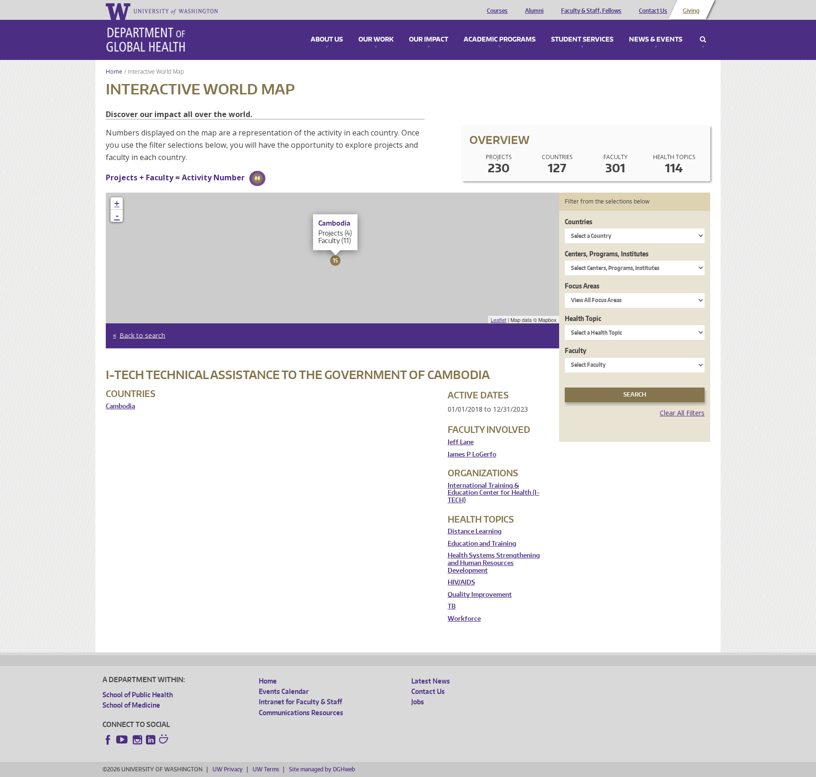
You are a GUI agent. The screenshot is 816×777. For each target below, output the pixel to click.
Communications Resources (301, 713)
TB (452, 606)
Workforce (464, 618)
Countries (578, 222)
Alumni (534, 11)
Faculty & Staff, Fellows (591, 11)
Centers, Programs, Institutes (606, 254)
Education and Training (482, 543)
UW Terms (266, 769)
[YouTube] (123, 739)
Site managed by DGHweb (322, 769)
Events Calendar (284, 691)
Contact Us (653, 11)
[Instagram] (137, 739)
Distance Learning (475, 531)
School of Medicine (131, 705)
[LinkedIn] (150, 739)
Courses (497, 11)
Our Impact (428, 39)
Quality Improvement (480, 594)
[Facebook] (108, 739)
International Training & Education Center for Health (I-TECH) (493, 493)
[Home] (146, 39)
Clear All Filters (682, 412)
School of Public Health (137, 695)
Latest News (430, 681)
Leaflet (498, 319)
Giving (691, 11)
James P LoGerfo (472, 454)
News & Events (655, 39)
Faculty (575, 350)
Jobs (417, 702)
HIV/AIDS (461, 582)
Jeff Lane (461, 442)
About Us (327, 39)
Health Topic (583, 318)
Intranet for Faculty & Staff (300, 702)
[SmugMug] (164, 740)
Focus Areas (582, 286)
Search (703, 39)
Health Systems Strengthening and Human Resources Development (494, 563)
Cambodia (120, 406)
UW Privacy (227, 769)
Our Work (375, 39)
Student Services (582, 39)
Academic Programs (500, 39)
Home (114, 72)
